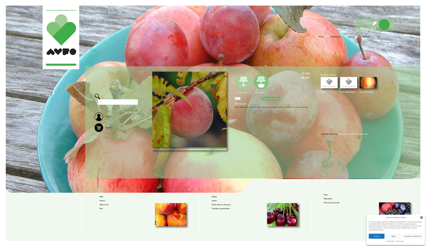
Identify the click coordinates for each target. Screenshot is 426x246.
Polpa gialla (364, 134)
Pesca (357, 134)
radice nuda (242, 92)
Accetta (377, 236)
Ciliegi (214, 197)
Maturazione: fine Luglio (346, 134)
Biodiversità (336, 37)
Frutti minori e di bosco (221, 205)
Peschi (331, 134)
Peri (101, 208)
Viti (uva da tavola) (331, 203)
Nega (393, 236)
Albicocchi (104, 205)
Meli (101, 197)
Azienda (351, 37)
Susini (214, 201)
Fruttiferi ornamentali (220, 208)
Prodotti (366, 37)
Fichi (325, 195)
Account (108, 117)
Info (378, 37)
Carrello (108, 127)
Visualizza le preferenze (412, 236)
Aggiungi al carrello (271, 99)
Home (320, 37)
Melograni (328, 199)
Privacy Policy (400, 241)
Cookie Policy (391, 241)
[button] (421, 217)
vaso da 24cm (260, 92)
